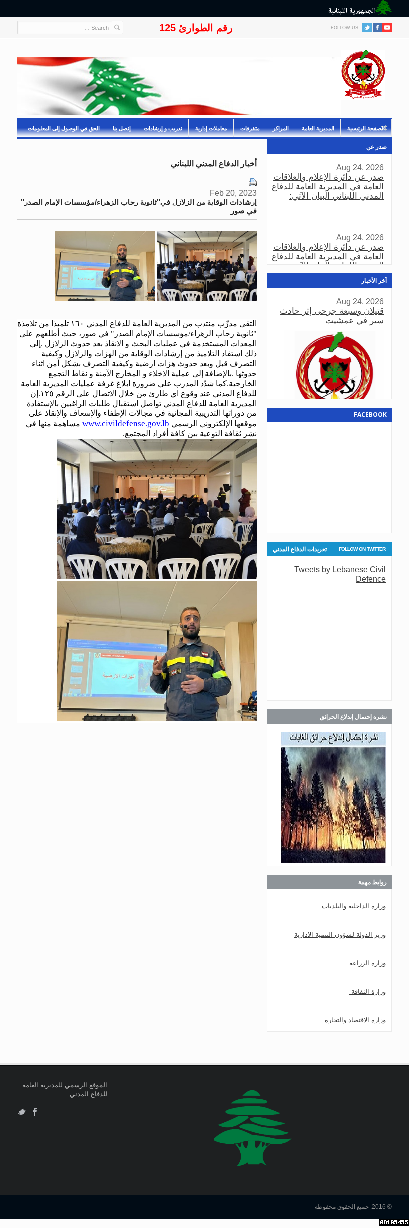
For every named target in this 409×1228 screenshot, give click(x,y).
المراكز (281, 128)
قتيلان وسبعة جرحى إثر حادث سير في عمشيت (332, 315)
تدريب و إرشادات (163, 128)
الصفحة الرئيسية (366, 128)
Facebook (35, 1112)
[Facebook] (377, 27)
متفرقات (250, 128)
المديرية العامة (318, 128)
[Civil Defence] (363, 75)
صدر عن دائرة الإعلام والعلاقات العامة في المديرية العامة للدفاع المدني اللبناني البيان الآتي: (328, 186)
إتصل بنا (122, 128)
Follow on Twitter (362, 549)
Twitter (367, 27)
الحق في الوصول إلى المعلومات (64, 128)
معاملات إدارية (211, 128)
